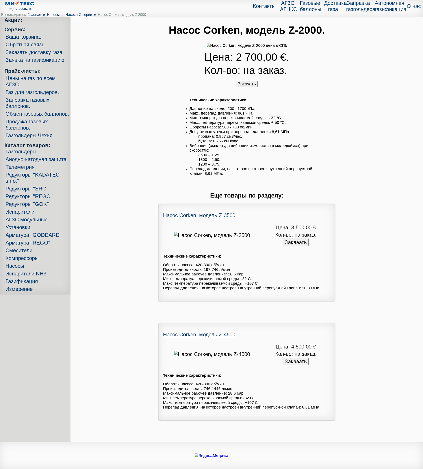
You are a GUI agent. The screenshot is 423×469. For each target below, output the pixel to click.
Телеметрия (20, 167)
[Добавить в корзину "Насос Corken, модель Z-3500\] (296, 242)
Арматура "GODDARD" (33, 235)
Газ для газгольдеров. (32, 92)
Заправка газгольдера (360, 6)
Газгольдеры (21, 151)
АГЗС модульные (27, 219)
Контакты (264, 6)
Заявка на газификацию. (36, 60)
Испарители (20, 212)
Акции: (13, 20)
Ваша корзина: (23, 37)
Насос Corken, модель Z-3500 (199, 215)
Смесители (19, 250)
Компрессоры (22, 258)
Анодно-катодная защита (36, 159)
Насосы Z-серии (78, 15)
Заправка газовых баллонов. (27, 103)
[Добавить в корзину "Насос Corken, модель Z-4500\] (296, 361)
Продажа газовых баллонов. (27, 125)
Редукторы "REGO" (29, 196)
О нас (414, 6)
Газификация (22, 281)
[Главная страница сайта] (19, 4)
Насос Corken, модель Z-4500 (199, 334)
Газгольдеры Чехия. (30, 135)
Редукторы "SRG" (27, 189)
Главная (34, 15)
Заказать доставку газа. (35, 52)
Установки (18, 227)
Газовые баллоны (310, 6)
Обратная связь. (26, 44)
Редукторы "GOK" (27, 204)
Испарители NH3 (26, 274)
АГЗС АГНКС (288, 6)
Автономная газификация (390, 6)
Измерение (19, 289)
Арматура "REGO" (28, 243)
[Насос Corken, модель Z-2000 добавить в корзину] (247, 83)
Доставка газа (335, 6)
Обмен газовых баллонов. (37, 114)
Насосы (53, 15)
